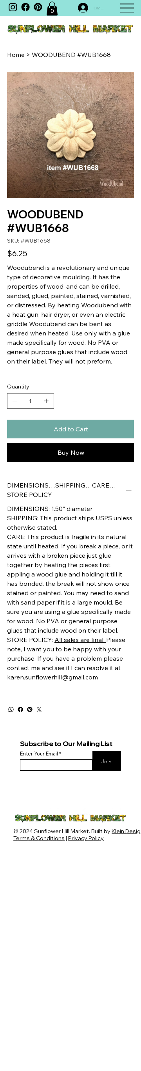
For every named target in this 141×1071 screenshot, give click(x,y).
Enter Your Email (39, 753)
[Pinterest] (30, 709)
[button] (52, 9)
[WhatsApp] (11, 709)
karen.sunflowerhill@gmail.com (52, 677)
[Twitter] (39, 709)
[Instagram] (12, 7)
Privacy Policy (86, 838)
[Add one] (46, 401)
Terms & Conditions (39, 838)
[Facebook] (25, 7)
